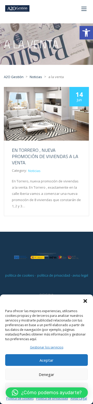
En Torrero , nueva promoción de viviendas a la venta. (45, 156)
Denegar (46, 374)
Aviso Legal (79, 398)
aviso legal (80, 275)
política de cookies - (20, 275)
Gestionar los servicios (46, 347)
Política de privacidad (52, 398)
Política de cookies (20, 398)
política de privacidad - (54, 275)
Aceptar (46, 360)
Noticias (34, 170)
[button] (86, 32)
